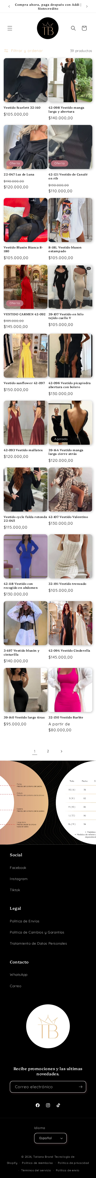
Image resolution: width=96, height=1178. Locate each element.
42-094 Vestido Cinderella (69, 650)
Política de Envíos (25, 921)
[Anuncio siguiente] (86, 6)
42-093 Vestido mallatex (23, 450)
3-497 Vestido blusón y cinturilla (21, 652)
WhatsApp (19, 974)
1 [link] (35, 751)
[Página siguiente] (61, 751)
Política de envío (68, 1170)
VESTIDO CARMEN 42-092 (25, 314)
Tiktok (15, 890)
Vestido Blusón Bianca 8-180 (23, 249)
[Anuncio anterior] (9, 6)
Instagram (19, 879)
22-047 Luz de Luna (19, 174)
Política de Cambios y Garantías (37, 932)
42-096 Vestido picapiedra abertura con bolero (69, 385)
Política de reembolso (37, 1163)
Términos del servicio (36, 1170)
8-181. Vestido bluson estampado (65, 249)
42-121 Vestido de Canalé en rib (68, 176)
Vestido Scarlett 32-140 (22, 107)
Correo (15, 986)
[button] (9, 28)
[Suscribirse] (80, 1087)
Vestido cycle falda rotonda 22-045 (25, 518)
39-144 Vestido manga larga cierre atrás (65, 452)
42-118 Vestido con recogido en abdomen (21, 585)
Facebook (18, 867)
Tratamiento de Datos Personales (38, 943)
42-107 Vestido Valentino (68, 517)
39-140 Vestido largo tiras (24, 717)
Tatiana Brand (43, 1156)
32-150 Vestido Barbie (65, 717)
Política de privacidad (73, 1163)
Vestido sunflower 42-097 (24, 383)
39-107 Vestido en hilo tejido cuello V (65, 316)
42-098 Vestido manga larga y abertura (66, 109)
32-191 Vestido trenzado (67, 584)
